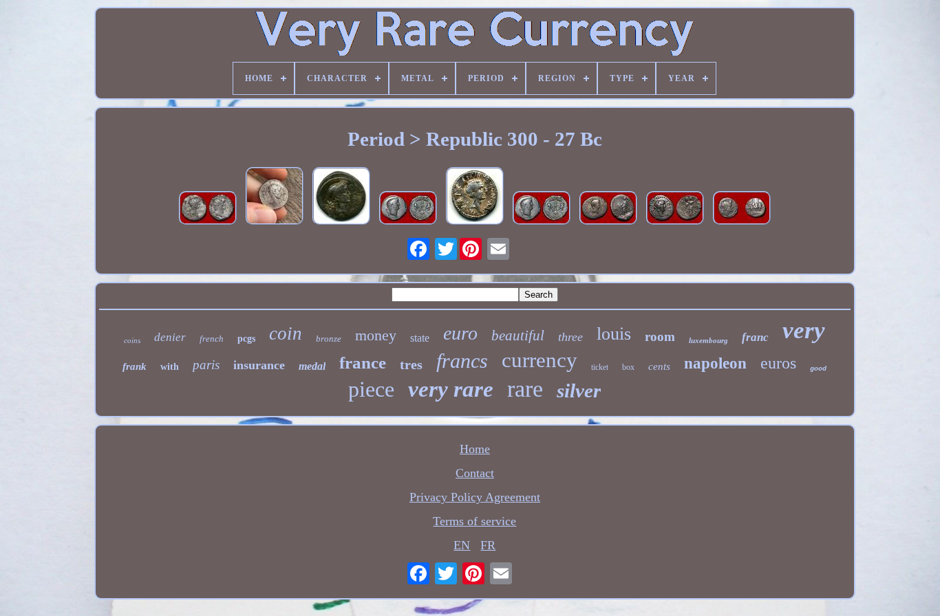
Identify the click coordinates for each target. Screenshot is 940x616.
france (362, 362)
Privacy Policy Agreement (474, 497)
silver (579, 391)
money (375, 335)
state (419, 338)
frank (134, 366)
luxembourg (708, 340)
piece (371, 389)
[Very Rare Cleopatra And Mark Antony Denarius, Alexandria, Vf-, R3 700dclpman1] (207, 209)
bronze (328, 338)
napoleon (715, 363)
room (660, 336)
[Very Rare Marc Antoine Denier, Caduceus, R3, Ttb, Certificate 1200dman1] (408, 209)
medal (312, 366)
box (628, 367)
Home (475, 449)
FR (487, 545)
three (570, 337)
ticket (599, 367)
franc (755, 337)
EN (461, 545)
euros (778, 363)
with (169, 367)
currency (539, 360)
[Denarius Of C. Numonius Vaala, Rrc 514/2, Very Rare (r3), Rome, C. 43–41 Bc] (274, 197)
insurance (259, 365)
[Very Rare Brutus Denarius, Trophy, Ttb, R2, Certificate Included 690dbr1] (675, 209)
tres (411, 364)
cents (659, 366)
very (803, 330)
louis (614, 334)
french (212, 338)
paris (206, 365)
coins (132, 340)
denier (170, 337)
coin (285, 333)
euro (460, 333)
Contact (475, 473)
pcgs (246, 338)
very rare (450, 389)
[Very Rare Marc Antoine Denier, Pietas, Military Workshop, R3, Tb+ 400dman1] (608, 209)
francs (462, 360)
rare (525, 389)
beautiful (517, 335)
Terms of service (474, 521)
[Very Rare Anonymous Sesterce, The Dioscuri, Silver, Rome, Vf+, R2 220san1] (741, 209)
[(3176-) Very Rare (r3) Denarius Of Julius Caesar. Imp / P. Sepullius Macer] (341, 197)
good (818, 369)
